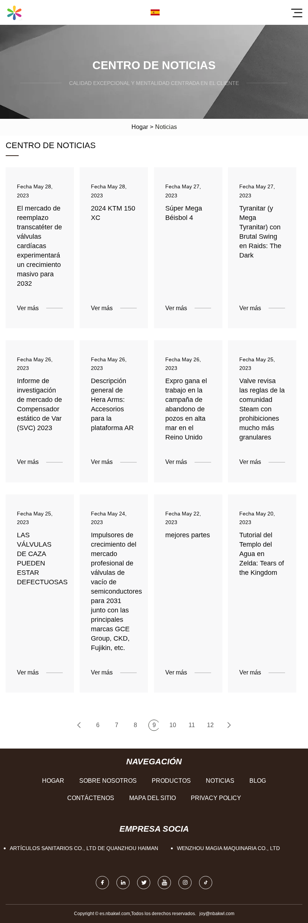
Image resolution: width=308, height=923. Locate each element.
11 (192, 725)
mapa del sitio (152, 798)
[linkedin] (123, 882)
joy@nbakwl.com (216, 913)
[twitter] (143, 882)
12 (210, 725)
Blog (257, 781)
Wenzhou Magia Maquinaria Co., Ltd (228, 848)
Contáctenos (90, 798)
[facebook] (102, 882)
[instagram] (185, 882)
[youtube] (164, 882)
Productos (171, 781)
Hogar (139, 127)
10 (172, 725)
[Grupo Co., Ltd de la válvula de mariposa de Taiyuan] (14, 12)
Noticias (220, 781)
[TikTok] (205, 882)
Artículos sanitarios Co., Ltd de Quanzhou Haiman (84, 848)
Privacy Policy (216, 798)
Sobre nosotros (108, 781)
